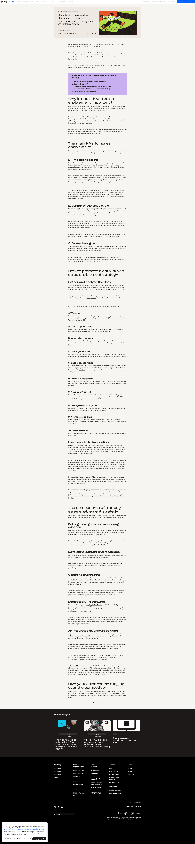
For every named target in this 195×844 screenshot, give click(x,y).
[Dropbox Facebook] (58, 807)
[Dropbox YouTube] (62, 807)
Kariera (130, 768)
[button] (28, 2)
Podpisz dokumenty (78, 773)
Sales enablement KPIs (81, 84)
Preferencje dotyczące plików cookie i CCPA (97, 783)
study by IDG (74, 666)
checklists (93, 566)
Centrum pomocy (95, 770)
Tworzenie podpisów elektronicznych (78, 785)
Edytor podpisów (77, 789)
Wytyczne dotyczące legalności (114, 778)
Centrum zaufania (114, 782)
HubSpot (93, 257)
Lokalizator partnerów (115, 793)
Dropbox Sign (57, 768)
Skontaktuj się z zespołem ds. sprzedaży (153, 1)
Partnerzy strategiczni (115, 790)
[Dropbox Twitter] (55, 807)
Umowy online (76, 781)
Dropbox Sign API (58, 771)
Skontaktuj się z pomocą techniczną (97, 779)
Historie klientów (113, 771)
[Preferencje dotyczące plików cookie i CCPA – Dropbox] (25, 832)
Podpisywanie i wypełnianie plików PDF (79, 777)
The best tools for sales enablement (85, 91)
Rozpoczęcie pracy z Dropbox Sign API (96, 793)
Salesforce (101, 257)
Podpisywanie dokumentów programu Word (79, 794)
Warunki (130, 771)
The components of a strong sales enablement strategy (92, 88)
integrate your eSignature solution (91, 670)
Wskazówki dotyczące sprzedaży (69, 11)
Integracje (56, 777)
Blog (59, 11)
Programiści (62, 1)
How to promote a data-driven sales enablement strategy (92, 86)
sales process (91, 298)
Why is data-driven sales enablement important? (90, 81)
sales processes (109, 129)
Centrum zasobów (114, 774)
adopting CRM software (94, 605)
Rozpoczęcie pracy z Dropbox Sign (96, 788)
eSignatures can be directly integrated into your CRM (87, 644)
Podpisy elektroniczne (78, 770)
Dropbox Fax (57, 774)
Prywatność (131, 774)
